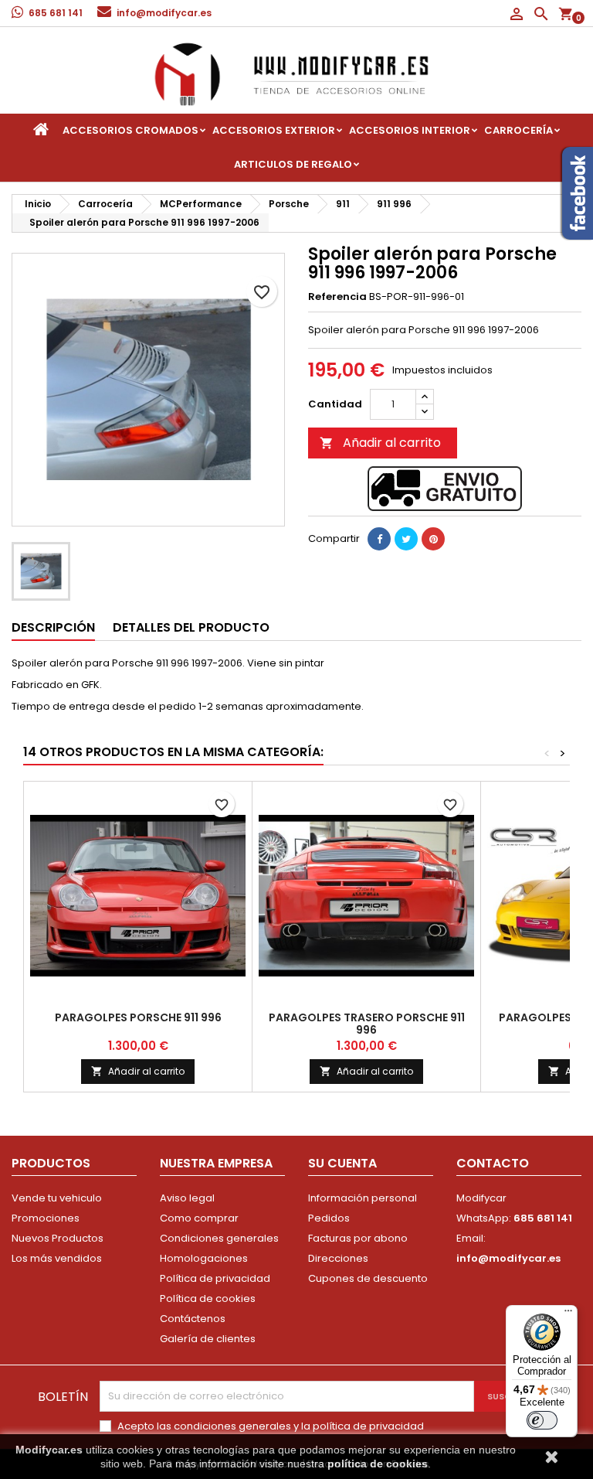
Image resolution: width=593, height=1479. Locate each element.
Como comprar (199, 1218)
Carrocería (518, 130)
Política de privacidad (215, 1278)
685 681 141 (56, 12)
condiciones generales (232, 1426)
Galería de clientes (208, 1338)
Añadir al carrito (380, 443)
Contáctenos (192, 1318)
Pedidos (329, 1218)
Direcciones (338, 1258)
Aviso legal (187, 1198)
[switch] (542, 1420)
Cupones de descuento (368, 1278)
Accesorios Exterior (273, 130)
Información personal (362, 1198)
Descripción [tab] (53, 627)
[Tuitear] (406, 538)
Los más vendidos (57, 1258)
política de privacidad (368, 1426)
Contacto (492, 1163)
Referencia (337, 297)
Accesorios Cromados (130, 130)
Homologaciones (204, 1258)
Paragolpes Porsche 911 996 (138, 1017)
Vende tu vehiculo (57, 1198)
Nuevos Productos (57, 1238)
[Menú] (568, 1314)
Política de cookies (208, 1298)
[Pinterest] (433, 538)
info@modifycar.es (164, 12)
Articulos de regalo (293, 164)
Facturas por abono (358, 1238)
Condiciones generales (219, 1238)
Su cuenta (342, 1163)
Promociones (46, 1218)
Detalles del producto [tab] (191, 627)
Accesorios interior (409, 130)
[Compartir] (379, 538)
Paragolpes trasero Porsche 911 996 (367, 1024)
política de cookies (377, 1463)
